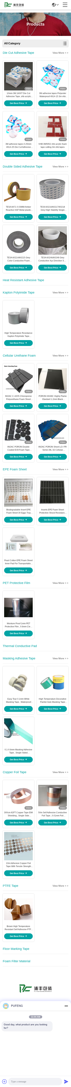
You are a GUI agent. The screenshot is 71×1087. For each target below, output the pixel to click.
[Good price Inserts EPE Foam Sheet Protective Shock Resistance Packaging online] (52, 492)
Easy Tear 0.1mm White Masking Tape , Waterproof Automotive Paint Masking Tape (18, 701)
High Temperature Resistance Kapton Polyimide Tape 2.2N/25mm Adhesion (18, 335)
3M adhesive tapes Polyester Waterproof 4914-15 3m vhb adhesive (52, 95)
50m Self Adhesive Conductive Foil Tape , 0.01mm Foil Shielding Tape (52, 814)
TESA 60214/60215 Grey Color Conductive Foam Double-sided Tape (18, 259)
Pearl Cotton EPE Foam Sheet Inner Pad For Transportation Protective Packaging (18, 562)
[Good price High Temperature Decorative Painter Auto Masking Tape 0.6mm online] (52, 681)
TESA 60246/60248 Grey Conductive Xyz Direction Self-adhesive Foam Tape (52, 259)
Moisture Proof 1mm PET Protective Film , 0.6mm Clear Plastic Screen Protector (18, 625)
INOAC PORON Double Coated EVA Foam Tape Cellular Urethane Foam (18, 448)
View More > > (60, 52)
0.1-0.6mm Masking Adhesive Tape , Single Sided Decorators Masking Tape (18, 751)
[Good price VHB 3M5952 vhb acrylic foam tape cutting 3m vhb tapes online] (52, 127)
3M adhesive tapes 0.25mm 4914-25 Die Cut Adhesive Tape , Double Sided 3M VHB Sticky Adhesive (18, 146)
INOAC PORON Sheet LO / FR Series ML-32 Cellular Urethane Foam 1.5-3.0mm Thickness (52, 448)
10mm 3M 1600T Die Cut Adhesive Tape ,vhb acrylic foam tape (18, 95)
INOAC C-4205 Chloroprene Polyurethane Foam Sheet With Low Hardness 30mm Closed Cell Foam (18, 398)
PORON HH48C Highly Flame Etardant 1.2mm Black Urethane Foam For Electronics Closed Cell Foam (53, 398)
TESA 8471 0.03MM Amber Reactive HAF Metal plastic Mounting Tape (18, 209)
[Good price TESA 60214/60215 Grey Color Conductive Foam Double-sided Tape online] (18, 240)
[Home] (35, 992)
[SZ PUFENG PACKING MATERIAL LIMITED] (14, 5)
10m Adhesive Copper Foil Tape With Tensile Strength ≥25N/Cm (18, 865)
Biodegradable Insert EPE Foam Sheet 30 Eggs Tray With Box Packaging (18, 511)
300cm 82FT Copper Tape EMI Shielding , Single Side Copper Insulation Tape (18, 814)
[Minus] (66, 1006)
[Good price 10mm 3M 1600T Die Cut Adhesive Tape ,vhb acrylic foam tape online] (18, 76)
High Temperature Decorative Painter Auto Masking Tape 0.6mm (52, 701)
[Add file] (4, 1081)
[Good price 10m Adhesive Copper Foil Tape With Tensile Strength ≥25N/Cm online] (18, 846)
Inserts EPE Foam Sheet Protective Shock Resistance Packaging (52, 511)
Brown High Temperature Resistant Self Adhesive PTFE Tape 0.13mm (18, 928)
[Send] (66, 1081)
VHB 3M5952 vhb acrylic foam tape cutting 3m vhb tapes (52, 145)
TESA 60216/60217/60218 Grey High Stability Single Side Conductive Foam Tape (52, 209)
